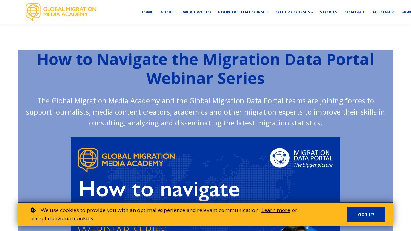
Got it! (366, 214)
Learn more (275, 210)
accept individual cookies (62, 218)
